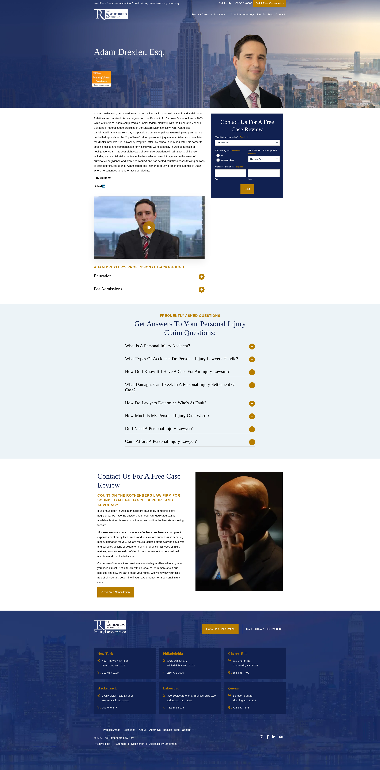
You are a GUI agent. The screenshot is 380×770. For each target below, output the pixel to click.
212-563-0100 (110, 672)
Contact (280, 14)
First (216, 179)
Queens (234, 688)
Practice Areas (200, 14)
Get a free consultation (115, 592)
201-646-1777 (110, 707)
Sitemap (121, 743)
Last (250, 179)
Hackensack (107, 688)
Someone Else (227, 160)
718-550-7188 (241, 707)
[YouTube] (281, 737)
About (234, 14)
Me (222, 155)
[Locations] (137, 729)
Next (247, 189)
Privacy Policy (102, 743)
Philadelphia (173, 653)
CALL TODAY (264, 629)
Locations (219, 14)
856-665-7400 (241, 672)
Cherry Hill (237, 653)
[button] (211, 14)
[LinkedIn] (273, 737)
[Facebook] (268, 737)
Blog (270, 14)
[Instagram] (261, 737)
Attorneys (248, 14)
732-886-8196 (175, 707)
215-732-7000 (175, 672)
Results (261, 14)
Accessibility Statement (163, 743)
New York (105, 653)
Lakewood (171, 688)
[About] (147, 729)
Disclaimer (137, 743)
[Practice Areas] (122, 729)
